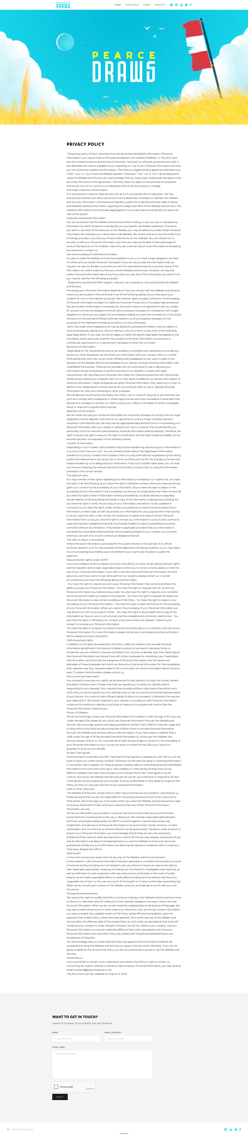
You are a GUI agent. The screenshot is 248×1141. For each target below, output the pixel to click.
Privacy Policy (124, 1133)
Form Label (58, 1047)
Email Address (113, 1032)
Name (55, 1032)
